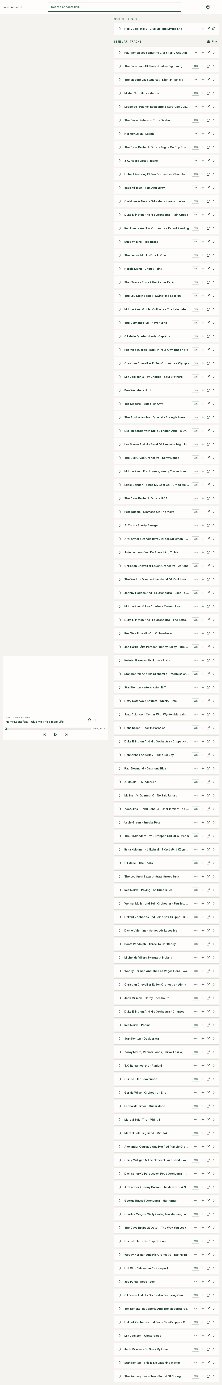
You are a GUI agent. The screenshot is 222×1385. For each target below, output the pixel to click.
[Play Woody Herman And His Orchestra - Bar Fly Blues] (120, 1254)
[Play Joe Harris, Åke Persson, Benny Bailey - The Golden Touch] (120, 647)
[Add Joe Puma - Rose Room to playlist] (202, 1282)
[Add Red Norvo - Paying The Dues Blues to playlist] (202, 890)
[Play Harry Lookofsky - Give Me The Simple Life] (120, 29)
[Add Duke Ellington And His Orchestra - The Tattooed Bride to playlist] (202, 620)
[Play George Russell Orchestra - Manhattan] (120, 1200)
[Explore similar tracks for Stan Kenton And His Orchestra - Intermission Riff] (213, 674)
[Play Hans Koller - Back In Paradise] (120, 728)
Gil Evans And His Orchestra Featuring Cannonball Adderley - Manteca (158, 1295)
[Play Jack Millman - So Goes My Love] (120, 1349)
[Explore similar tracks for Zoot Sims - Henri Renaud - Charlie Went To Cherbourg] (213, 809)
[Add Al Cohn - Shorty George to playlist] (202, 525)
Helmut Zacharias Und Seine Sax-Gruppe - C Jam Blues (158, 1322)
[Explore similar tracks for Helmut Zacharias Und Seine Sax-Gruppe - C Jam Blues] (213, 1322)
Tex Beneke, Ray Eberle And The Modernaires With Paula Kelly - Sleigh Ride (158, 1308)
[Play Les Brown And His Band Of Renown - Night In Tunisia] (120, 444)
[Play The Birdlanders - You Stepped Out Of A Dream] (120, 836)
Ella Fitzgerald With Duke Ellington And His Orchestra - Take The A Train (158, 431)
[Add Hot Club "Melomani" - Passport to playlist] (202, 1268)
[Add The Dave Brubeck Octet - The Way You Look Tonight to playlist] (202, 1227)
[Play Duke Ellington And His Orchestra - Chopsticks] (120, 741)
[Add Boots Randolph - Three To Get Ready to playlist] (202, 944)
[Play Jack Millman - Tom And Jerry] (120, 188)
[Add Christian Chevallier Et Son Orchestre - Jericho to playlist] (202, 566)
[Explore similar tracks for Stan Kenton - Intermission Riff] (213, 687)
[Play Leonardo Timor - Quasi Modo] (120, 1106)
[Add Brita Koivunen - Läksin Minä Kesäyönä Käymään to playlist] (202, 849)
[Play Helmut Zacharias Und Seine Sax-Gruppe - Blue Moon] (120, 917)
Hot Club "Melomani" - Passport (146, 1268)
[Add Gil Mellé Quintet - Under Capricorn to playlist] (202, 336)
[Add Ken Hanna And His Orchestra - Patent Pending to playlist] (202, 228)
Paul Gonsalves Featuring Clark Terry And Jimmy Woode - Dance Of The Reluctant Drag (158, 52)
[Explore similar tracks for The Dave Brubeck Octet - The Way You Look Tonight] (213, 1227)
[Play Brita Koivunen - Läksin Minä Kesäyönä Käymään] (120, 849)
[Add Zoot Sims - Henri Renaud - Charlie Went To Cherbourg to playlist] (202, 809)
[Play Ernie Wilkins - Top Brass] (120, 242)
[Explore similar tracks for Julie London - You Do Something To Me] (213, 552)
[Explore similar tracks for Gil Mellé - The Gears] (213, 863)
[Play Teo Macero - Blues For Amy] (120, 404)
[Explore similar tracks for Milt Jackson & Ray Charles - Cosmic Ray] (213, 606)
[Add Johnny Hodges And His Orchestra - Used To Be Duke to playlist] (202, 593)
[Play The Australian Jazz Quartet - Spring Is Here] (120, 417)
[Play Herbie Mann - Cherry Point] (120, 269)
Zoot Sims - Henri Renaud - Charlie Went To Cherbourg (158, 809)
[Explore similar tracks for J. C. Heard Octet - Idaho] (213, 161)
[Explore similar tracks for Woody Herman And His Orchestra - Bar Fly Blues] (213, 1255)
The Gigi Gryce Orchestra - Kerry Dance (151, 458)
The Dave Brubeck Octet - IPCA (146, 498)
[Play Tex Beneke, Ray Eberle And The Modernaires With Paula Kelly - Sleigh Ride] (120, 1308)
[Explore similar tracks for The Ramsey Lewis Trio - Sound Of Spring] (213, 1376)
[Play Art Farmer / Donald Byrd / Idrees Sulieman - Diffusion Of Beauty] (120, 539)
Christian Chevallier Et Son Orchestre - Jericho (156, 566)
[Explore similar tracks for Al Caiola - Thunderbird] (213, 782)
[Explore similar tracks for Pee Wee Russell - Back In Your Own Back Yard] (213, 350)
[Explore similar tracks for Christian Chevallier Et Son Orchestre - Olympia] (213, 363)
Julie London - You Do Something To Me (151, 552)
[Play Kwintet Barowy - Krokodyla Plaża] (120, 660)
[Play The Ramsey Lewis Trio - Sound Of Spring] (120, 1376)
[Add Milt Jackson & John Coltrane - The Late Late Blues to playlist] (202, 309)
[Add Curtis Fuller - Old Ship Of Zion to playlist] (202, 1241)
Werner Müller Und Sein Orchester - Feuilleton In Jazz (158, 903)
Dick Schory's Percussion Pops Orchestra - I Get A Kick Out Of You (158, 1173)
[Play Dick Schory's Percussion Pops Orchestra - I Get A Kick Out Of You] (120, 1173)
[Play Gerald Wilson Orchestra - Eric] (120, 1092)
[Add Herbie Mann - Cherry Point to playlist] (202, 269)
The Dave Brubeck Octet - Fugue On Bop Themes (158, 147)
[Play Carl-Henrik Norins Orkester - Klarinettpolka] (120, 201)
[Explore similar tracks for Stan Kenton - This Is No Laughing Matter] (213, 1363)
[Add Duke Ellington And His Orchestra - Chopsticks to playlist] (202, 741)
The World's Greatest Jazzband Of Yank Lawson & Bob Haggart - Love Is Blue (158, 579)
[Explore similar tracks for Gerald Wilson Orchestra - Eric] (213, 1092)
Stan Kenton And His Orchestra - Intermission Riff (158, 674)
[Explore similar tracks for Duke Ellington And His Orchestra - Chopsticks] (213, 741)
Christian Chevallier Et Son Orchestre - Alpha (155, 984)
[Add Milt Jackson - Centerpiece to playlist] (202, 1336)
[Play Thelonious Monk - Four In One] (120, 255)
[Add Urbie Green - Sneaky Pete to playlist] (202, 822)
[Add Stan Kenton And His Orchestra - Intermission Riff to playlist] (202, 674)
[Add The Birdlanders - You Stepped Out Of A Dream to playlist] (202, 836)
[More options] (102, 720)
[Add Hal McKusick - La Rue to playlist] (202, 134)
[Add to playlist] (96, 720)
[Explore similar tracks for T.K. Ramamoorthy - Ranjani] (213, 1065)
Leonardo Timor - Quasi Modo (144, 1106)
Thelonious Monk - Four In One (145, 255)
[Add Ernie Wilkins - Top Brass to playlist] (202, 242)
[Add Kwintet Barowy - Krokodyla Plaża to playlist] (202, 660)
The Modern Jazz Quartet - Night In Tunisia (153, 79)
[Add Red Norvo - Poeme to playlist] (202, 1025)
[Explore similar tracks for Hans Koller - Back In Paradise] (213, 728)
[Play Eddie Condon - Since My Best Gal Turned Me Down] (120, 485)
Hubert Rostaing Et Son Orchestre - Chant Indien (157, 174)
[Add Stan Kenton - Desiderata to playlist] (202, 1038)
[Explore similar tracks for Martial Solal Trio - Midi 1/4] (213, 1119)
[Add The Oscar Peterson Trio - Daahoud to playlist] (202, 120)
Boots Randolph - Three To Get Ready (150, 944)
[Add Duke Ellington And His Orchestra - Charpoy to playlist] (202, 1011)
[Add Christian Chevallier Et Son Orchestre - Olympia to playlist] (202, 363)
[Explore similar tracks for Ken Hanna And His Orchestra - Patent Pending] (213, 228)
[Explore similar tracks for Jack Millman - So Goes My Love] (213, 1349)
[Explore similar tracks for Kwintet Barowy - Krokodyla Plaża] (213, 660)
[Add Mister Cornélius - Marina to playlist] (202, 93)
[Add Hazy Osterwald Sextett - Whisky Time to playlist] (202, 701)
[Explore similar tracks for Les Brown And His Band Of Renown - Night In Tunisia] (213, 444)
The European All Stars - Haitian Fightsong (153, 66)
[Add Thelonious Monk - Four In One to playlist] (202, 255)
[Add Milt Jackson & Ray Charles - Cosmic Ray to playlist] (202, 606)
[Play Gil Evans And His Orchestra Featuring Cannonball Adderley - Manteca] (120, 1295)
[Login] (208, 6)
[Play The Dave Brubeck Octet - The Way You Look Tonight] (120, 1227)
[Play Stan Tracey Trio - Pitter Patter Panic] (120, 282)
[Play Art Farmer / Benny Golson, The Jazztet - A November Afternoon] (120, 1187)
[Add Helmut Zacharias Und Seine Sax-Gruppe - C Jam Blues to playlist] (202, 1322)
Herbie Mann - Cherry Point (143, 268)
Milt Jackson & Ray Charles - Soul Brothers (153, 376)
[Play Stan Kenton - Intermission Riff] (120, 687)
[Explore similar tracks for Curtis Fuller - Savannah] (213, 1079)
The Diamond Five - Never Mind (145, 322)
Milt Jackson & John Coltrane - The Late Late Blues (158, 309)
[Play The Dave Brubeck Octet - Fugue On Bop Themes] (120, 147)
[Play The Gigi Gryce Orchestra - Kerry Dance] (120, 458)
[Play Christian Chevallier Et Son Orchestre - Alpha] (120, 984)
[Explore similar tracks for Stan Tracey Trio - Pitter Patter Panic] (213, 282)
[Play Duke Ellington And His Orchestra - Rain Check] (120, 215)
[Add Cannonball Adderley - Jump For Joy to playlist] (202, 755)
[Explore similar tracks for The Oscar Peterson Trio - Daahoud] (213, 120)
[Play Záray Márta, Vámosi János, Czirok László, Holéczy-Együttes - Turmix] (120, 1052)
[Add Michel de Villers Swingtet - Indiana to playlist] (202, 957)
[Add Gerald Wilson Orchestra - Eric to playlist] (202, 1092)
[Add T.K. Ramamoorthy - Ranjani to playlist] (202, 1065)
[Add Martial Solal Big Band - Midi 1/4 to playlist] (202, 1133)
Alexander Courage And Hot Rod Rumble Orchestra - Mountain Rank (158, 1146)
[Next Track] (66, 735)
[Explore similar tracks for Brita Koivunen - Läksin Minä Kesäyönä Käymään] (213, 849)
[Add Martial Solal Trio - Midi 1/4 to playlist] (202, 1119)
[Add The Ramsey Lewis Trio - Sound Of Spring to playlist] (202, 1376)
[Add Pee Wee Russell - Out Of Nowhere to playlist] (202, 633)
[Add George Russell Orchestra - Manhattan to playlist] (202, 1200)
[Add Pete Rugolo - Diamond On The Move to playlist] (202, 512)
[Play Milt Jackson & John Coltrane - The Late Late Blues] (120, 309)
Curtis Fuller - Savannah (140, 1079)
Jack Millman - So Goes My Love (146, 1349)
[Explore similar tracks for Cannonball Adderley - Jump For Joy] (213, 755)
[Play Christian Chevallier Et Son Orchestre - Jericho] (120, 566)
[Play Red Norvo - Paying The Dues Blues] (120, 890)
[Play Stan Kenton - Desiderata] (120, 1038)
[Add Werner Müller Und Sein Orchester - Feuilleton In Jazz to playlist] (202, 903)
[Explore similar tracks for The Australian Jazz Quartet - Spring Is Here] (213, 417)
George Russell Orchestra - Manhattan (150, 1200)
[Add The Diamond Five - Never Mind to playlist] (202, 323)
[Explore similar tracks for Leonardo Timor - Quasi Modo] (213, 1106)
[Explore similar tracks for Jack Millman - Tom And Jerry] (213, 188)
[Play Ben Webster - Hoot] (120, 390)
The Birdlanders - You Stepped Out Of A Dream (156, 836)
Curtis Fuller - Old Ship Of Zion (145, 1241)
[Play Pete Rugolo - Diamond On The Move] (120, 512)
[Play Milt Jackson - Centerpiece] (120, 1335)
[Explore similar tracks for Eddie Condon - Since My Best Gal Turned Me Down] (213, 485)
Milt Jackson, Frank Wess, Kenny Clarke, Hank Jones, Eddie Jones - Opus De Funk (158, 471)
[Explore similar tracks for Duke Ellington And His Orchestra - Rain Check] (213, 215)
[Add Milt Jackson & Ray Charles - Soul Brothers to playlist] (202, 377)
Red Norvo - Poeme (137, 1025)
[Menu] (216, 7)
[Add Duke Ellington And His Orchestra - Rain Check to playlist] (202, 215)
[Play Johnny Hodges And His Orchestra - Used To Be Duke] (120, 593)
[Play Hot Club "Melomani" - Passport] (120, 1268)
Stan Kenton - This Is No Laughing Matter (152, 1362)
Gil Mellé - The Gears (138, 863)
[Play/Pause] (55, 734)
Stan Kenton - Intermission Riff (145, 687)
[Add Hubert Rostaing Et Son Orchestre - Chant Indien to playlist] (202, 174)
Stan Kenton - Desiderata (141, 1038)
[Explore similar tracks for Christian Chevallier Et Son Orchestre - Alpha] (213, 984)
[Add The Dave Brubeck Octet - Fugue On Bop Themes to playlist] (202, 147)
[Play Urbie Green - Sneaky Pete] (120, 822)
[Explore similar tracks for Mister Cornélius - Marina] (213, 93)
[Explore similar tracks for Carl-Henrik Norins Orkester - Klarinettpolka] (213, 201)
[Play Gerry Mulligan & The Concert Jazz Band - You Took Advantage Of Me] (120, 1160)
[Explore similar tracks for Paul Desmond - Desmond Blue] (213, 768)
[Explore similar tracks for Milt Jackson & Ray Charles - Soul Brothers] (213, 377)
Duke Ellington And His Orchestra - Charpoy (154, 1011)
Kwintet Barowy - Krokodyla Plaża (147, 660)
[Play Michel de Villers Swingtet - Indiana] (120, 957)
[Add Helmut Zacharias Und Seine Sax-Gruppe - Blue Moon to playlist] (202, 917)
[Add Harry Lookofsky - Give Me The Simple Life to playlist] (202, 29)
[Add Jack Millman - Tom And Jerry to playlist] (202, 188)
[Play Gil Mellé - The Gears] (120, 863)
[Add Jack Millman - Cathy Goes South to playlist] (202, 998)
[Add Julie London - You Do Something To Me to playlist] (202, 552)
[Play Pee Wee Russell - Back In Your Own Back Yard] (120, 350)
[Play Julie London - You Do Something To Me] (120, 552)
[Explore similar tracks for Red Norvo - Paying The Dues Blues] (213, 890)
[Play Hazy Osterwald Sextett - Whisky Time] (120, 701)
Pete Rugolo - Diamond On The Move (149, 512)
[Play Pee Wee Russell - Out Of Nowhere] (120, 633)
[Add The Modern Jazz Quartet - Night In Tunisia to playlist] (202, 80)
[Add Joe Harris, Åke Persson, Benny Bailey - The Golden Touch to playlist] (202, 647)
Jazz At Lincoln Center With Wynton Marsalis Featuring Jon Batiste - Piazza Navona (158, 714)
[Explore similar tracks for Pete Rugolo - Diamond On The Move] (213, 512)
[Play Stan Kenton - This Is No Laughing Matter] (120, 1363)
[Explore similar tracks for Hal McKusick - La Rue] (213, 134)
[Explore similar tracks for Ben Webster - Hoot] (213, 390)
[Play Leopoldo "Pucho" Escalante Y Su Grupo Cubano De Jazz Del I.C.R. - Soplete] (120, 107)
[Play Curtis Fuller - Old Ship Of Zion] (120, 1241)
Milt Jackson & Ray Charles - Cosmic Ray (152, 606)
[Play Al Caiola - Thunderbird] (120, 782)
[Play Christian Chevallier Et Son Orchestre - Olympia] (120, 363)
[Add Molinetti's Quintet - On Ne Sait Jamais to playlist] (202, 795)
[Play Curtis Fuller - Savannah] (120, 1079)
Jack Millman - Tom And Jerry (144, 187)
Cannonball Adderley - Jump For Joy (149, 755)
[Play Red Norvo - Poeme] (120, 1025)
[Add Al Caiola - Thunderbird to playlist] (202, 782)
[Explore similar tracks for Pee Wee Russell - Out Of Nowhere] (213, 633)
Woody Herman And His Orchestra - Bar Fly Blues (158, 1254)
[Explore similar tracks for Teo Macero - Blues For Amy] (213, 404)
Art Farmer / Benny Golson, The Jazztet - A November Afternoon (158, 1187)
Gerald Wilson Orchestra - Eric (145, 1092)
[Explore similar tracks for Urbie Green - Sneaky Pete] (213, 822)
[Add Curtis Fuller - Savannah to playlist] (202, 1079)
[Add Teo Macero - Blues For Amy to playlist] (202, 404)
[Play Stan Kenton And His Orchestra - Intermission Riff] (120, 674)
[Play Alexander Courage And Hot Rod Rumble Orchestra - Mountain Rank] (120, 1146)
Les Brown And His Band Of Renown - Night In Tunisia (158, 444)
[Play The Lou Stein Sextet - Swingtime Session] (120, 296)
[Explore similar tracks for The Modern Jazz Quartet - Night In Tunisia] (213, 80)
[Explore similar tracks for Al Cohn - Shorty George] (213, 525)
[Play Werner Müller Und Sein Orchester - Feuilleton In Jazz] (120, 903)
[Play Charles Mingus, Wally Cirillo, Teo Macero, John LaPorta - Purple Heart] (120, 1214)
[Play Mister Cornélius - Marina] (120, 93)
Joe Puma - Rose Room (139, 1281)
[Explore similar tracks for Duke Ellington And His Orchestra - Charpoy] (213, 1011)
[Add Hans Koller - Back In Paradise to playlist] (202, 728)
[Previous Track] (45, 735)
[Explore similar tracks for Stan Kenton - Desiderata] (213, 1038)
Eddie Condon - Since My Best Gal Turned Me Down (158, 485)
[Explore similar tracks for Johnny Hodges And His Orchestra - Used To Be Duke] (213, 593)
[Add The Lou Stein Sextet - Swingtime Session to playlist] (202, 296)
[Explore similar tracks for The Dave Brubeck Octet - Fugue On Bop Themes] (213, 147)
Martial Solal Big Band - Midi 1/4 (145, 1133)
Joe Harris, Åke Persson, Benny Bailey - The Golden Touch (158, 647)
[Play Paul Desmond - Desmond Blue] (120, 768)
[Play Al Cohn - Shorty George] (120, 525)
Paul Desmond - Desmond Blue (145, 768)
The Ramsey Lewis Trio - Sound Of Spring (152, 1376)
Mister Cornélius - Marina (141, 93)
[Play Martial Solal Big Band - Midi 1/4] (120, 1133)
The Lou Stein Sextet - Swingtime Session (152, 295)
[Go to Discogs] (208, 29)
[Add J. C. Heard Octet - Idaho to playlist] (202, 161)
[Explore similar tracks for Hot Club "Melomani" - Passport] (213, 1268)
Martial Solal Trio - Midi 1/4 (142, 1119)
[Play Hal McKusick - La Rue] (120, 134)
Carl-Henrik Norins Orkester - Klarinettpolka (154, 201)
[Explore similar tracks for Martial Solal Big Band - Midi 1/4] (213, 1133)
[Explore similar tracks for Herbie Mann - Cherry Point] (213, 269)
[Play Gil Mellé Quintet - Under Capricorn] (120, 336)
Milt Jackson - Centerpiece (142, 1335)
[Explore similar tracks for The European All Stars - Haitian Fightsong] (213, 66)
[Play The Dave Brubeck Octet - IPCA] (120, 498)
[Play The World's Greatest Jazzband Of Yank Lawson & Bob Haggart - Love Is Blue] (120, 579)
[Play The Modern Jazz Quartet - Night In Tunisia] (120, 79)
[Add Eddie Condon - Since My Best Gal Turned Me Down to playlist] (202, 485)
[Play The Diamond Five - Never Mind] (120, 323)
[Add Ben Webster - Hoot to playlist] (202, 390)
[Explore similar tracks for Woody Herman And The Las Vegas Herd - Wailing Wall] (213, 971)
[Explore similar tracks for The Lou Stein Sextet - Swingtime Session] (213, 296)
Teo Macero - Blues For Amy (143, 404)
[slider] (48, 729)
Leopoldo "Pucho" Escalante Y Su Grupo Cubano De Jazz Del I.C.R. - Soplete (158, 106)
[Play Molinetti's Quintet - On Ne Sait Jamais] (120, 795)
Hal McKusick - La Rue (139, 133)
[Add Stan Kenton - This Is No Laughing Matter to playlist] (202, 1363)
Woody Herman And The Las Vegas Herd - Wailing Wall (158, 971)
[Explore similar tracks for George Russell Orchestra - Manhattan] (213, 1200)
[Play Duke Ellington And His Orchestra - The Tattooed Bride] (120, 620)
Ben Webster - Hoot (137, 390)
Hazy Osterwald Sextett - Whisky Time (150, 701)
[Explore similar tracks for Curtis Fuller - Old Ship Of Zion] (213, 1241)
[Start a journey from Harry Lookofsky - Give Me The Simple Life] (213, 29)
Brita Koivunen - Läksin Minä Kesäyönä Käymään (157, 849)
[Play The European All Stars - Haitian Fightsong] (120, 66)
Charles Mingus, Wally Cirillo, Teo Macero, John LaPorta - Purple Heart (158, 1214)
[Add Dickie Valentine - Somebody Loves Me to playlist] (202, 930)
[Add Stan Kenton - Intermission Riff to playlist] (202, 687)
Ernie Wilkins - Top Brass (141, 241)
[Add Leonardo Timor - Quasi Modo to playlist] (202, 1106)
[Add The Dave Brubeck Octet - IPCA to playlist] (202, 498)
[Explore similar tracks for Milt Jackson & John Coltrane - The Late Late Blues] (213, 309)
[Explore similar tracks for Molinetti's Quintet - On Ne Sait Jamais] (213, 795)
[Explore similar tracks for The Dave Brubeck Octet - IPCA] (213, 498)
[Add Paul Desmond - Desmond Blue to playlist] (202, 768)
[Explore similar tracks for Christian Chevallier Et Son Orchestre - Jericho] (213, 566)
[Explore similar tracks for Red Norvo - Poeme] (213, 1025)
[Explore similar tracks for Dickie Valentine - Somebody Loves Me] (213, 930)
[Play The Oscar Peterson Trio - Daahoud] (120, 120)
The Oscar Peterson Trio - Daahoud (148, 120)
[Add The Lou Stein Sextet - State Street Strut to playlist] (202, 876)
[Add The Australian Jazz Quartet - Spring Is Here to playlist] (202, 417)
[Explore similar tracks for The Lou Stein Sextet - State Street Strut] (213, 876)
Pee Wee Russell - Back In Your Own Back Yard (156, 349)
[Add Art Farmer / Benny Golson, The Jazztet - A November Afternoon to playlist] (202, 1187)
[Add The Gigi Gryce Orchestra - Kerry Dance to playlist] (202, 458)
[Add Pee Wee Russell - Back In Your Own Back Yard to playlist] (202, 350)
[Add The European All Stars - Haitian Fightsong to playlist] (202, 66)
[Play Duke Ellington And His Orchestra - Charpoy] (120, 1011)
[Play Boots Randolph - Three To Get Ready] (120, 944)
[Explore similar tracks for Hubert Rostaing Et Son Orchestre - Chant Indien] (213, 174)
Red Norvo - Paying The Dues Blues (148, 890)
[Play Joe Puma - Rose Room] (120, 1281)
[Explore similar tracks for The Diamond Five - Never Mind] (213, 323)
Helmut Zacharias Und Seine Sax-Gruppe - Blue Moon (158, 917)
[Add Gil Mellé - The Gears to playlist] (202, 863)
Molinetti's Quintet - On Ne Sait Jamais (150, 795)
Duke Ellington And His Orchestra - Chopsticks (156, 741)
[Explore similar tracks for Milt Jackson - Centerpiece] (213, 1336)
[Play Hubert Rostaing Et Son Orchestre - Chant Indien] (120, 174)
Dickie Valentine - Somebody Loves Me (150, 930)
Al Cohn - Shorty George (141, 525)
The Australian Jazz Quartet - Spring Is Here (154, 417)
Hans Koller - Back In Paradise (144, 728)
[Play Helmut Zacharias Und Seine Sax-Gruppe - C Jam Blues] (120, 1322)
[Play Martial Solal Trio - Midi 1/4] (120, 1119)
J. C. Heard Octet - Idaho (141, 160)
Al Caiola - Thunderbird (140, 782)
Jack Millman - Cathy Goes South (146, 998)
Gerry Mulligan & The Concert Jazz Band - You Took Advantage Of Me (158, 1160)
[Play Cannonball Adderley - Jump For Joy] (120, 755)
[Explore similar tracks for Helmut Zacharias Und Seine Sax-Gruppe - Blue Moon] (213, 917)
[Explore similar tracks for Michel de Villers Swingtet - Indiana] (213, 957)
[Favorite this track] (89, 720)
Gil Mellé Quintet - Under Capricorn (148, 336)
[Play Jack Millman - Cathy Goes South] (120, 998)
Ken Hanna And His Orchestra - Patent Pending (156, 228)
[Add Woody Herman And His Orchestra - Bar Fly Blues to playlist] (202, 1255)
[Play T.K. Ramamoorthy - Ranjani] (120, 1065)
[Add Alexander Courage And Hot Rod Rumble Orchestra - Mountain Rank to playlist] (202, 1146)
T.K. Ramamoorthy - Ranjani (143, 1065)
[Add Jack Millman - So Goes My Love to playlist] (202, 1349)
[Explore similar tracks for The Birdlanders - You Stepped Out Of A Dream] (213, 836)
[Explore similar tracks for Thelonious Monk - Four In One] (213, 255)
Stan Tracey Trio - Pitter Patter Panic (149, 282)
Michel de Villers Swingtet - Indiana (148, 957)
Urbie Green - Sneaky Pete (142, 822)
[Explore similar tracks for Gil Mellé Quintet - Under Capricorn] (213, 336)
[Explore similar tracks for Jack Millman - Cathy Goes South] (213, 998)
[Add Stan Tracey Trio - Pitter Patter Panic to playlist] (202, 282)
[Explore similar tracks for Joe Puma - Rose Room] (213, 1282)
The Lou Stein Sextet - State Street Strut (151, 876)
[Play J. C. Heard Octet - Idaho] (120, 161)
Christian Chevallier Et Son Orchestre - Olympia (156, 363)
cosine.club (13, 7)
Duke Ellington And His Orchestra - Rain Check (156, 214)
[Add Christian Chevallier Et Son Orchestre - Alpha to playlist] (202, 984)
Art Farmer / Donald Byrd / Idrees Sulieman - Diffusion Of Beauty (158, 539)
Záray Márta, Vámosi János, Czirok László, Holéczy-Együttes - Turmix (158, 1052)
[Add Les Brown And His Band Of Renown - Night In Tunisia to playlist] (202, 444)
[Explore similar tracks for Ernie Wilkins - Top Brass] (213, 242)
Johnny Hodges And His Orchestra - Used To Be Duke (158, 593)
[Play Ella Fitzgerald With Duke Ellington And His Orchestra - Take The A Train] (120, 431)
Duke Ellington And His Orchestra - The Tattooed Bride (158, 620)
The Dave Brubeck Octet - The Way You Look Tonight (158, 1227)
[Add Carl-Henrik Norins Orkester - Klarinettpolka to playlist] (202, 201)
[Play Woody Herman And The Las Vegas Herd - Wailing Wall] (120, 971)
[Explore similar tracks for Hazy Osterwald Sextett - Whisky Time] (213, 701)
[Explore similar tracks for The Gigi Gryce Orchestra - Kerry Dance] (213, 458)
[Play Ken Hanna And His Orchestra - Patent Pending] (120, 228)
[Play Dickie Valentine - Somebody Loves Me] (120, 930)
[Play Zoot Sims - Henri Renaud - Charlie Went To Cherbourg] (120, 809)
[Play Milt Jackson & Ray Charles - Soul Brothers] (120, 377)
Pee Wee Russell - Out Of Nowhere (148, 633)
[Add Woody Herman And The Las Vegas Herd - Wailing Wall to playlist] (202, 971)
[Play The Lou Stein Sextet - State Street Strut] (120, 876)
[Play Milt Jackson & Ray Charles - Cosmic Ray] (120, 606)
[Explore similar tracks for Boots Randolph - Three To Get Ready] (213, 944)
